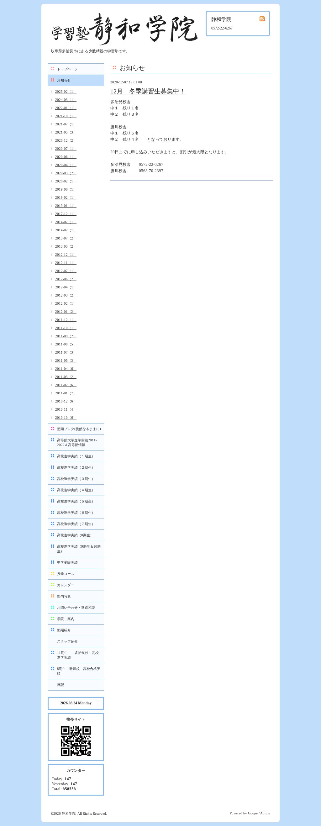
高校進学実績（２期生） (76, 467)
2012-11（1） (65, 263)
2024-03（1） (65, 100)
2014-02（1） (65, 230)
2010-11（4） (65, 409)
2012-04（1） (65, 287)
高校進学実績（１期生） (76, 456)
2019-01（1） (65, 206)
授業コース (65, 574)
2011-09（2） (65, 336)
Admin (265, 813)
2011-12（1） (65, 320)
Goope (253, 813)
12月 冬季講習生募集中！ (148, 91)
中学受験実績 (67, 562)
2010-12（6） (65, 401)
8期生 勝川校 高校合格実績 (78, 671)
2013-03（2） (65, 246)
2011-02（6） (65, 385)
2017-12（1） (65, 214)
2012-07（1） (65, 271)
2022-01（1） (65, 108)
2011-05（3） (65, 360)
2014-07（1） (65, 222)
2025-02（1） (65, 91)
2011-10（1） (65, 328)
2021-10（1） (65, 116)
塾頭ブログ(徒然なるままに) (79, 429)
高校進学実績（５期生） (76, 501)
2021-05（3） (65, 132)
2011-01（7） (65, 393)
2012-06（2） (65, 279)
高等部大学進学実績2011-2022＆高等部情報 (77, 442)
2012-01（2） (65, 311)
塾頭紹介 (64, 630)
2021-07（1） (65, 124)
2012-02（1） (65, 303)
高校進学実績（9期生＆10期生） (79, 549)
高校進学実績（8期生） (75, 535)
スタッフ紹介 (67, 641)
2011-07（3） (65, 352)
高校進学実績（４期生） (76, 490)
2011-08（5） (65, 344)
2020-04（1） (65, 165)
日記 (60, 685)
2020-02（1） (65, 181)
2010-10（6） (65, 417)
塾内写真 (64, 596)
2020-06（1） (65, 157)
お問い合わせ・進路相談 (76, 607)
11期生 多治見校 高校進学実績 (78, 655)
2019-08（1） (65, 189)
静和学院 (69, 813)
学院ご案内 (65, 619)
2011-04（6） (65, 369)
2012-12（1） (65, 254)
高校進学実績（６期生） (76, 512)
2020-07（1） (65, 148)
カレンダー (65, 585)
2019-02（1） (65, 197)
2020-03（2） (65, 173)
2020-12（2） (65, 140)
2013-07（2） (65, 238)
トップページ (67, 69)
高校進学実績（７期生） (76, 524)
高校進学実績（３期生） (76, 479)
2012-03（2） (65, 295)
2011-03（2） (65, 377)
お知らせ (64, 80)
